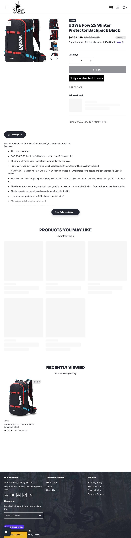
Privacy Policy (94, 490)
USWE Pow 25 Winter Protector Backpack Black (19, 425)
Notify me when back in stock (86, 78)
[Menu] (7, 7)
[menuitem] (65, 482)
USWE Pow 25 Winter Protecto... (92, 122)
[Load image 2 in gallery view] (54, 35)
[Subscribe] (39, 515)
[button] (110, 7)
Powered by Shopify (31, 535)
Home (71, 122)
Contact (49, 486)
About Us (50, 490)
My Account (51, 482)
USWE (72, 20)
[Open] (6, 531)
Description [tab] (17, 135)
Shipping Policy (95, 482)
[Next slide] (57, 59)
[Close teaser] (30, 531)
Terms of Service (96, 494)
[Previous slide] (51, 59)
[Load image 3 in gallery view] (54, 46)
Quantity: (73, 54)
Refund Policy (94, 486)
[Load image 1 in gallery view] (54, 24)
